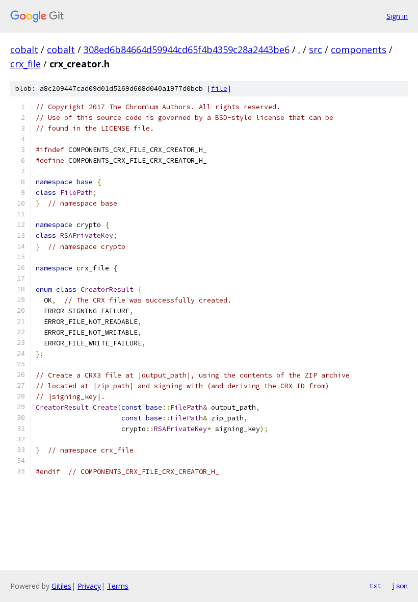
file (219, 88)
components (358, 49)
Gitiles (61, 586)
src (315, 49)
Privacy (89, 586)
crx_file (25, 64)
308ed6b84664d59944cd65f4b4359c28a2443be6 (187, 49)
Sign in (397, 16)
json (399, 585)
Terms (117, 586)
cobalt (24, 49)
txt (375, 585)
